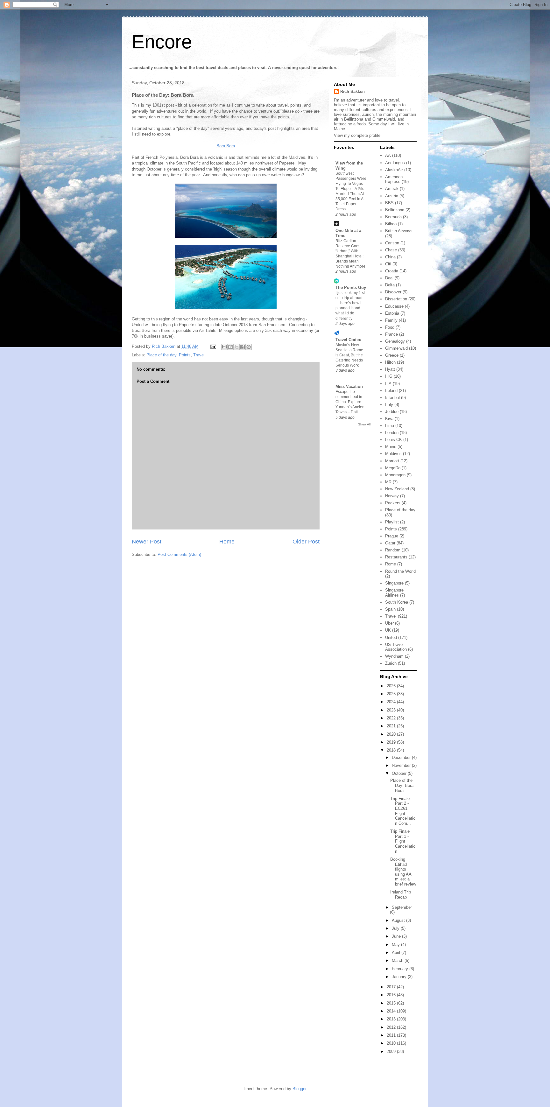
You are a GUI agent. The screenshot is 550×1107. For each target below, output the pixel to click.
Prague (391, 536)
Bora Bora (225, 146)
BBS (389, 202)
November (402, 765)
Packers (392, 503)
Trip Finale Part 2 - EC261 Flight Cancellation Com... (402, 811)
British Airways (398, 230)
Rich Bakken (352, 91)
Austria (391, 195)
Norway (392, 496)
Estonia (392, 313)
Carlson (392, 243)
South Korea (396, 602)
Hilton (390, 362)
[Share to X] (236, 347)
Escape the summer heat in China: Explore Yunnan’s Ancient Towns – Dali (350, 401)
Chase (391, 250)
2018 (392, 750)
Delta (390, 285)
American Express (394, 179)
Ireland (391, 390)
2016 (392, 994)
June (397, 936)
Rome (390, 564)
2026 (392, 685)
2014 (392, 1011)
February (400, 968)
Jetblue (391, 411)
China (390, 257)
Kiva (389, 418)
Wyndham (394, 656)
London (391, 432)
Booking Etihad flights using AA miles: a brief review (403, 871)
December (402, 757)
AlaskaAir (394, 169)
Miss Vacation (349, 386)
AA (388, 155)
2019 (392, 742)
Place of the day (161, 355)
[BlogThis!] (230, 347)
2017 (392, 986)
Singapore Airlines (394, 593)
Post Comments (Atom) (179, 554)
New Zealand (397, 489)
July (396, 928)
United (391, 637)
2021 (392, 726)
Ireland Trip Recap (400, 895)
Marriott (392, 461)
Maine (390, 446)
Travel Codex (348, 339)
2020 (392, 734)
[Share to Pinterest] (248, 347)
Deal (389, 278)
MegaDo (392, 468)
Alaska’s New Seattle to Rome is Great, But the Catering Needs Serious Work (349, 355)
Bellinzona (394, 209)
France (391, 334)
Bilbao (391, 223)
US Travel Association (396, 647)
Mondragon (395, 475)
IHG (388, 376)
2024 (392, 701)
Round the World (400, 571)
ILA (388, 383)
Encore (162, 42)
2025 (392, 693)
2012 (392, 1027)
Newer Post (146, 541)
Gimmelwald (396, 348)
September (402, 907)
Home (227, 541)
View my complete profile (357, 135)
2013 (392, 1019)
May (396, 944)
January (400, 976)
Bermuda (393, 216)
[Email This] (224, 347)
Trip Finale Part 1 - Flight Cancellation (402, 841)
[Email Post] (212, 346)
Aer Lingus (395, 162)
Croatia (391, 271)
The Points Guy (350, 287)
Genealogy (395, 341)
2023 (392, 710)
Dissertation (396, 299)
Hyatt (390, 369)
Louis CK (393, 439)
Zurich (391, 663)
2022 (392, 718)
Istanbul (392, 397)
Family (391, 320)
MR (388, 482)
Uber (389, 623)
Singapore (394, 583)
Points (185, 355)
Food (389, 327)
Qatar (390, 543)
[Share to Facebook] (242, 347)
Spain (390, 609)
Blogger (299, 1088)
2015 (392, 1003)
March (398, 960)
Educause (394, 306)
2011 (392, 1035)
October (400, 773)
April (396, 952)
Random (392, 550)
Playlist (392, 522)
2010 (392, 1043)
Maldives (393, 453)
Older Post (306, 541)
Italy (389, 404)
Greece (391, 355)
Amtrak (391, 188)
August (399, 920)
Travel (199, 355)
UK (388, 630)
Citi (388, 264)
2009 (392, 1051)
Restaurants (396, 557)
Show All (364, 424)
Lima (389, 425)
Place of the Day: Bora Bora (401, 785)
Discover (393, 292)
